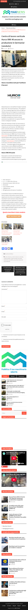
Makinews (11, 48)
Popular (5, 376)
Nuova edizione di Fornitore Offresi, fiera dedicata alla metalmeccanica (16, 570)
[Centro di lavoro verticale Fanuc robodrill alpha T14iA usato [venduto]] (18, 226)
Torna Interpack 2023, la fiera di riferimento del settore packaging (17, 561)
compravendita (7, 258)
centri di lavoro (10, 141)
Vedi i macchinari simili (14, 216)
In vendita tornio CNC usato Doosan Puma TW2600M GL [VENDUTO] (16, 507)
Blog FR (19, 605)
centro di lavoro (8, 257)
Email (3, 311)
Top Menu (14, 7)
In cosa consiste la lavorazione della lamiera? (14, 403)
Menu (14, 25)
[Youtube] (16, 4)
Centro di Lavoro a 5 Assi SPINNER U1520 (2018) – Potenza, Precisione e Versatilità (17, 515)
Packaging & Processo (8, 528)
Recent (13, 376)
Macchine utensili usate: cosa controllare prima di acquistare (17, 538)
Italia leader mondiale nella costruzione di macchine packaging (16, 391)
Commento (4, 289)
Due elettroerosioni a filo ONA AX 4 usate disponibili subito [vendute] (15, 386)
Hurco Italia (4, 135)
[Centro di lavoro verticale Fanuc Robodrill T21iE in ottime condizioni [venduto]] (7, 226)
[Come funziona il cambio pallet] (7, 239)
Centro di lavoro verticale (17, 257)
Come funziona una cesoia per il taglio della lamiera (15, 380)
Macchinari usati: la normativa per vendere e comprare (17, 546)
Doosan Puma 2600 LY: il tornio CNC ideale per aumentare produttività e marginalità (17, 498)
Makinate (8, 261)
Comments (21, 376)
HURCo (12, 260)
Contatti (3, 605)
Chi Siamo (9, 605)
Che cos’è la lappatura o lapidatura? (13, 397)
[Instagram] (18, 4)
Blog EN (14, 605)
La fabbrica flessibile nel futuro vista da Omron (17, 582)
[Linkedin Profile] (14, 4)
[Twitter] (12, 4)
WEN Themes (17, 608)
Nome (3, 306)
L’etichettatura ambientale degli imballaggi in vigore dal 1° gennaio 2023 (17, 592)
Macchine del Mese (9, 253)
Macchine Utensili (7, 526)
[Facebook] (10, 4)
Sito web (4, 317)
